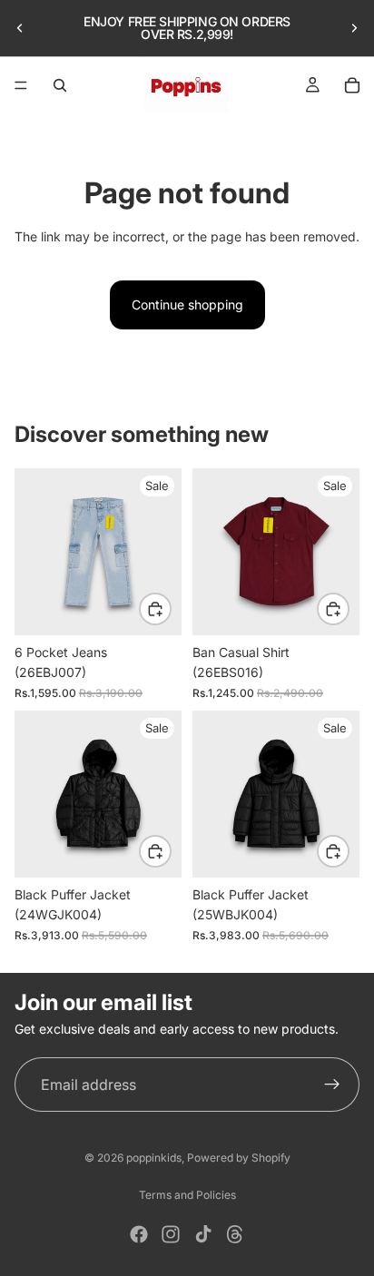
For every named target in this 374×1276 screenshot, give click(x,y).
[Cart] (352, 85)
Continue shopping (187, 304)
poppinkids (154, 1157)
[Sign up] (332, 1084)
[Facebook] (139, 1234)
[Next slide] (354, 28)
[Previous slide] (20, 28)
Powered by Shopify (238, 1157)
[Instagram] (171, 1234)
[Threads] (235, 1234)
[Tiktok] (203, 1234)
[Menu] (21, 85)
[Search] (60, 85)
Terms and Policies (187, 1195)
